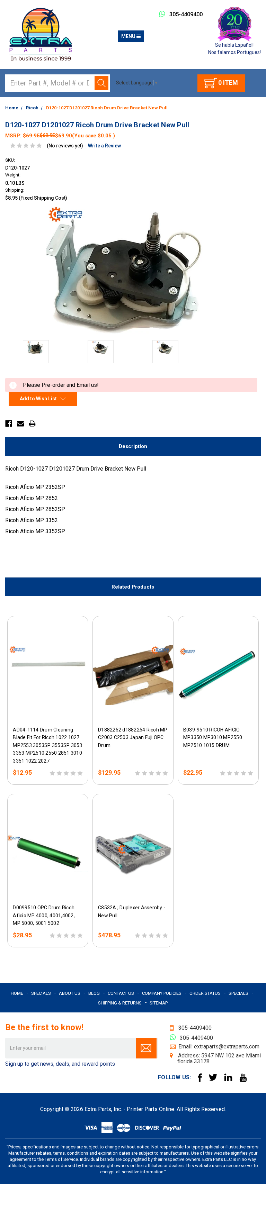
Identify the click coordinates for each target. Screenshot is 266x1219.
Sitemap (159, 1003)
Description (133, 446)
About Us (69, 993)
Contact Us (121, 993)
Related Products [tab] (133, 587)
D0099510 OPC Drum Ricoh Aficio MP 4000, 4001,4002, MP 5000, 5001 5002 (44, 915)
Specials (41, 993)
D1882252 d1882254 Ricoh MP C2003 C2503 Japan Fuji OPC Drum (133, 737)
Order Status (205, 993)
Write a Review (104, 145)
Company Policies (161, 993)
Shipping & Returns (120, 1003)
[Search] (101, 83)
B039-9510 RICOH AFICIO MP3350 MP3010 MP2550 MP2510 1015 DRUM (212, 737)
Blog (94, 993)
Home (17, 993)
